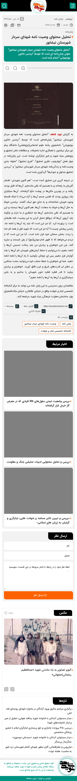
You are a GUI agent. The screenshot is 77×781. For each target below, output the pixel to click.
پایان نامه (58, 19)
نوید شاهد (56, 134)
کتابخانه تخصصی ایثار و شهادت (56, 331)
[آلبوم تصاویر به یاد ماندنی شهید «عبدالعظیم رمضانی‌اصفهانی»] (38, 642)
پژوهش (68, 19)
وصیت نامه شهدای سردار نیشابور (40, 324)
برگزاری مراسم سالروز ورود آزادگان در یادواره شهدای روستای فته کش (39, 711)
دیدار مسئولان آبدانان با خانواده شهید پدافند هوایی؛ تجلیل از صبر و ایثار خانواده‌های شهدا (38, 720)
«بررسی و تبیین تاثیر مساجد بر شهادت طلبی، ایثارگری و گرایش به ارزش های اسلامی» (38, 520)
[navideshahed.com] (67, 767)
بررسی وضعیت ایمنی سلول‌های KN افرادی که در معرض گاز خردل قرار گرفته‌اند (38, 403)
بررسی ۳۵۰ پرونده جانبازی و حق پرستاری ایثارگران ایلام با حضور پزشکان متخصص (38, 730)
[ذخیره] (12, 25)
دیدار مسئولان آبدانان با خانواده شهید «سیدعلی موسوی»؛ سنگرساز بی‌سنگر (42, 739)
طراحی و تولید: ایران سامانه (38, 778)
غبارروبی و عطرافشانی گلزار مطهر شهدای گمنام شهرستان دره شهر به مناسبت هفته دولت (38, 749)
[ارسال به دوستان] (19, 25)
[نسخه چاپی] (6, 25)
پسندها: (9, 306)
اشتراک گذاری (35, 311)
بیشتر (10, 612)
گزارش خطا (28, 306)
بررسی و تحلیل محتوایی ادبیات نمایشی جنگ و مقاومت (38, 462)
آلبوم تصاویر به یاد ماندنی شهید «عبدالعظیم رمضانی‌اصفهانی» (46, 672)
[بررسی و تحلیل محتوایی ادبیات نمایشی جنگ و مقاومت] (38, 434)
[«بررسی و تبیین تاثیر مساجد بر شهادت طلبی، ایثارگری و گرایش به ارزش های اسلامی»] (38, 491)
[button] (12, 688)
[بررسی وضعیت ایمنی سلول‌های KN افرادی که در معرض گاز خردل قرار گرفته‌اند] (38, 374)
